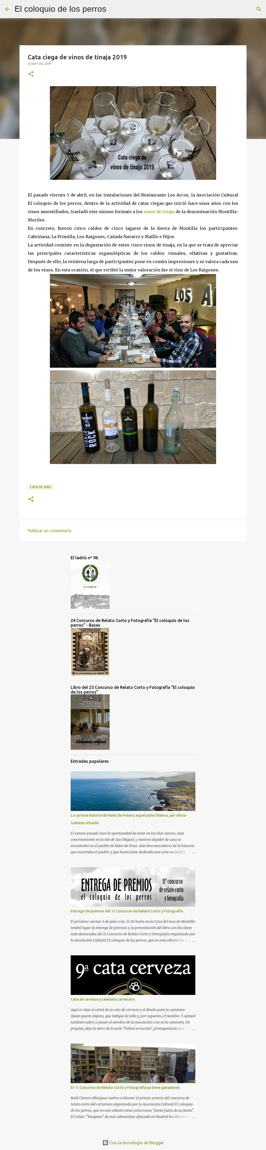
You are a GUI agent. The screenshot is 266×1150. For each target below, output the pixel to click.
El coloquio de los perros (60, 9)
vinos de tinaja (159, 211)
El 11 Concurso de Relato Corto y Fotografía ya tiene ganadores (125, 1087)
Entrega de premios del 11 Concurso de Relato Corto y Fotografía (127, 911)
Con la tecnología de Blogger (136, 1142)
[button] (31, 74)
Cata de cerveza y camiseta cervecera (103, 999)
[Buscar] (113, 9)
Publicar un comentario (49, 530)
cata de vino (40, 487)
